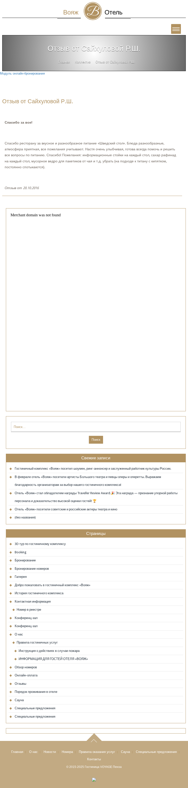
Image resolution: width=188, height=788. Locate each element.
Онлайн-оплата (26, 675)
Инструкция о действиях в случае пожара (49, 651)
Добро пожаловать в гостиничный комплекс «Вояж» (52, 585)
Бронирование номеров (32, 568)
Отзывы (20, 683)
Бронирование (25, 560)
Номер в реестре (29, 609)
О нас (19, 634)
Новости (50, 751)
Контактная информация (33, 601)
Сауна (19, 700)
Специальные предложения (35, 708)
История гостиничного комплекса (39, 593)
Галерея (21, 577)
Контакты (94, 759)
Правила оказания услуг (97, 751)
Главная (64, 62)
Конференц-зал (26, 618)
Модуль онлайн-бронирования (22, 73)
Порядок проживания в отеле (36, 692)
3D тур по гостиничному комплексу (40, 544)
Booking (20, 552)
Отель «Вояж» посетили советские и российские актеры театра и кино (66, 509)
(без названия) (25, 517)
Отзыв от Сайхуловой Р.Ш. (37, 101)
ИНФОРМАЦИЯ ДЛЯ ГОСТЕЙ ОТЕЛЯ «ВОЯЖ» (53, 659)
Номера (67, 751)
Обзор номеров (26, 667)
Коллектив (83, 62)
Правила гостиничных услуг (37, 642)
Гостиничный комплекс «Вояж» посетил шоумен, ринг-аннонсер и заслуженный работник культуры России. (93, 468)
